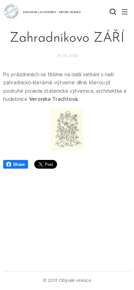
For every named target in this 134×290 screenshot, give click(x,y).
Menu (124, 11)
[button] (112, 11)
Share (19, 164)
